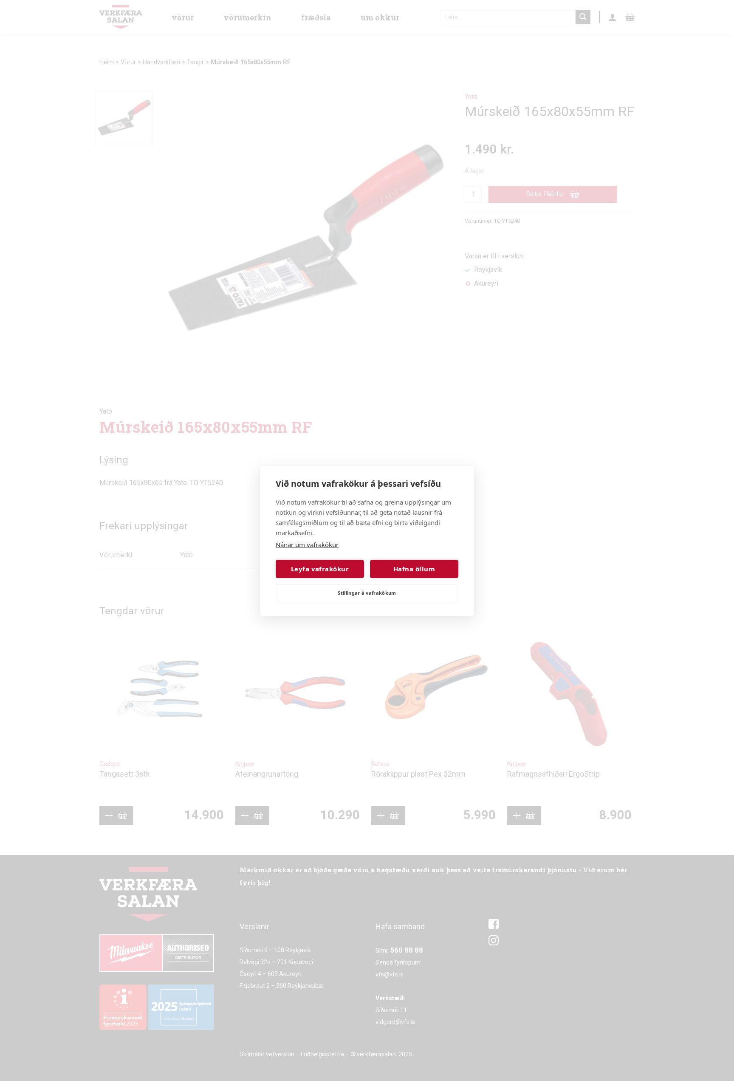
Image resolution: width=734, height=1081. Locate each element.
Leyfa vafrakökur (320, 569)
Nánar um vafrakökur (307, 544)
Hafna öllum (414, 569)
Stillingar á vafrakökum (367, 593)
